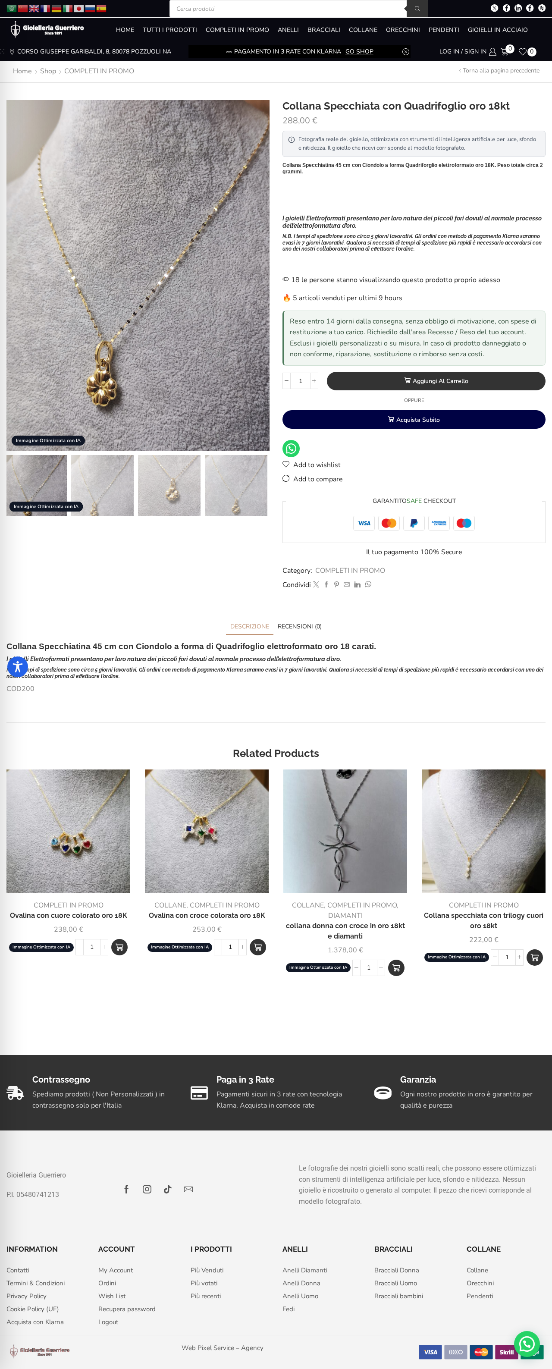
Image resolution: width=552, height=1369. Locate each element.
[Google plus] (529, 8)
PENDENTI (444, 30)
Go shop (359, 51)
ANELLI (288, 30)
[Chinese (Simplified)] (23, 8)
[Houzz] (542, 8)
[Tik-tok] (167, 1189)
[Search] (417, 8)
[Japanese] (79, 8)
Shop (48, 71)
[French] (45, 8)
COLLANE (363, 30)
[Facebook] (506, 8)
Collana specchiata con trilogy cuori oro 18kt (483, 920)
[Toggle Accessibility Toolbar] (17, 667)
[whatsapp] (367, 585)
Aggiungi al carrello (440, 381)
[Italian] (68, 8)
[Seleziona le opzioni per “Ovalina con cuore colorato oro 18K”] (119, 947)
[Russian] (90, 8)
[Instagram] (147, 1189)
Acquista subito (418, 420)
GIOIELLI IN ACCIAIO (498, 30)
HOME (125, 30)
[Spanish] (101, 8)
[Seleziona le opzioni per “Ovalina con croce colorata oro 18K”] (258, 947)
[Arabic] (12, 8)
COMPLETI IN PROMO (237, 30)
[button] (396, 968)
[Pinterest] (337, 585)
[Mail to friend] (347, 585)
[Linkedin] (518, 8)
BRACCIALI (323, 30)
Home (22, 71)
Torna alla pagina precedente (501, 70)
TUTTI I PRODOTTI (170, 30)
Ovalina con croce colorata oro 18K (207, 915)
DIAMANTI (345, 915)
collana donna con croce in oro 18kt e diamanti (345, 931)
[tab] (249, 626)
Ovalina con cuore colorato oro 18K (68, 915)
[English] (34, 8)
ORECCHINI (403, 30)
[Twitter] (494, 8)
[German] (57, 8)
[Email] (188, 1189)
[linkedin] (357, 585)
